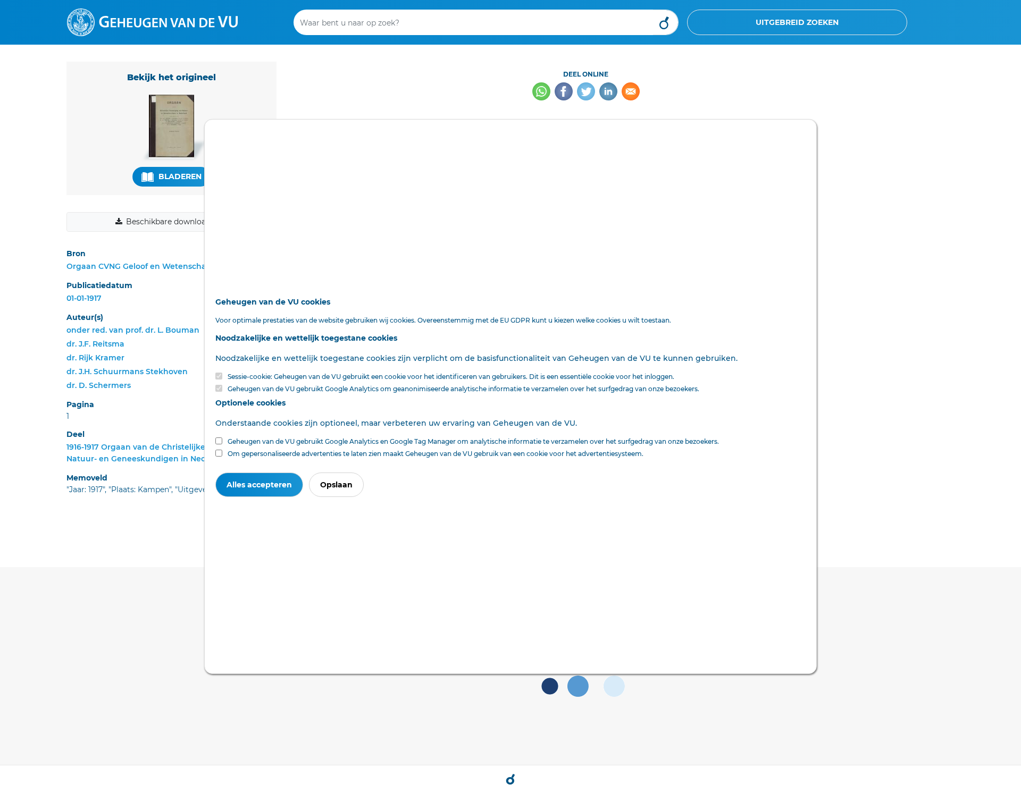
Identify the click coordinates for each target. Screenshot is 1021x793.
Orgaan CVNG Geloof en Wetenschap (139, 266)
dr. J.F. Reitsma (95, 344)
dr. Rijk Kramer (95, 357)
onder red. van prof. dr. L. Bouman (132, 330)
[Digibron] (152, 22)
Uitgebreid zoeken (797, 22)
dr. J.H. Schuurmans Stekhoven (127, 371)
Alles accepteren (259, 485)
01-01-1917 (84, 298)
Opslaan (336, 485)
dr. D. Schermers (98, 385)
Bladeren (179, 176)
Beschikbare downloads (170, 221)
